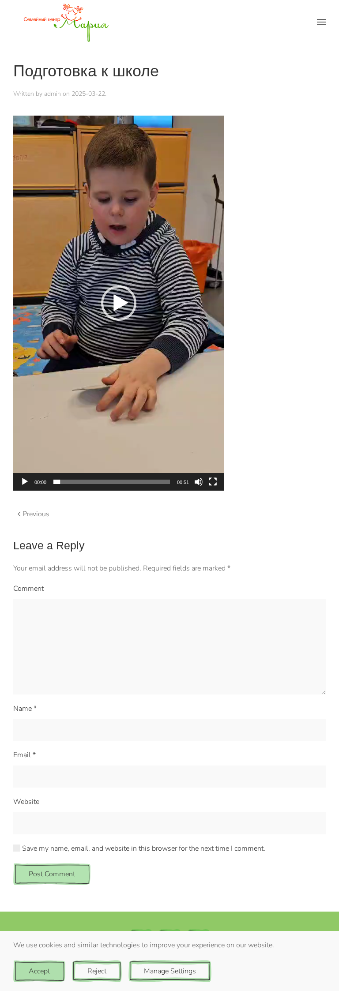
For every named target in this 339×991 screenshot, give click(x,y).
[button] (321, 22)
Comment (28, 588)
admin (52, 94)
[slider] (111, 482)
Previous (36, 514)
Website (26, 802)
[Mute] (198, 481)
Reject (96, 971)
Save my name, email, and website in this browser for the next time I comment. (142, 848)
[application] (118, 303)
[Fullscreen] (212, 481)
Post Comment (52, 874)
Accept (39, 971)
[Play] (24, 481)
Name (25, 708)
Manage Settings (170, 971)
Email (24, 755)
